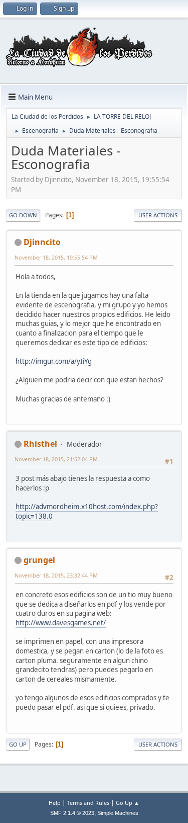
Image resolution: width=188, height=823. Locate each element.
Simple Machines (117, 813)
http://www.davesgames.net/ (61, 622)
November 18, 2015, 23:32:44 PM (56, 575)
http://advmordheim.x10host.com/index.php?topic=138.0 (87, 511)
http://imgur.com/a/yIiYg (54, 361)
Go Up (18, 744)
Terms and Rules (88, 802)
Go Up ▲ (127, 802)
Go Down (23, 215)
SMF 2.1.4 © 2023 (72, 813)
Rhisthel (40, 443)
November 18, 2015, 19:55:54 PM (56, 257)
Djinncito (42, 242)
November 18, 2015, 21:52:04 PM (56, 459)
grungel (39, 559)
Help (55, 802)
